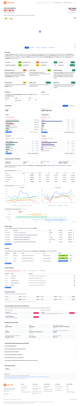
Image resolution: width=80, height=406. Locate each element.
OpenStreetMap (40, 376)
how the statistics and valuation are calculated (18, 378)
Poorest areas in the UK (36, 391)
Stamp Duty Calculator (48, 391)
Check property (24, 388)
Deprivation (32, 47)
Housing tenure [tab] (44, 138)
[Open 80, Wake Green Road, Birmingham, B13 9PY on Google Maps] (73, 237)
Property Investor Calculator (47, 387)
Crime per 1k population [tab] (10, 117)
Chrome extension (58, 386)
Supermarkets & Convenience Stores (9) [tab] (12, 270)
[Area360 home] (9, 2)
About (67, 388)
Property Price (51, 47)
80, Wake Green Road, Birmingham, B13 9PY (22, 237)
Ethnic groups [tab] (44, 117)
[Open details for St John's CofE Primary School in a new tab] (71, 260)
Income (37, 47)
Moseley (24, 15)
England (5, 15)
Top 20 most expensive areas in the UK (36, 389)
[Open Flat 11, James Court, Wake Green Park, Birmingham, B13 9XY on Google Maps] (73, 241)
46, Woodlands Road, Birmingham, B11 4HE (22, 239)
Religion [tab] (49, 117)
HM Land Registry (7, 376)
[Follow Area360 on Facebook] (5, 394)
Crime (27, 47)
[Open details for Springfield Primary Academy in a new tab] (71, 258)
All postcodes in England (25, 391)
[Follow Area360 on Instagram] (7, 394)
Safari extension (58, 388)
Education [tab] (7, 138)
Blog (67, 386)
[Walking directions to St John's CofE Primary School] (70, 260)
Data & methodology (70, 391)
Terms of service (13, 399)
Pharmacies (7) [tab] (42, 270)
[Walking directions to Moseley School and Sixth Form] (70, 255)
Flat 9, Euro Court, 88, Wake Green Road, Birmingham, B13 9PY (25, 234)
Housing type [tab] (50, 138)
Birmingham (18, 15)
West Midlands (11, 15)
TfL (43, 376)
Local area (65, 105)
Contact (67, 390)
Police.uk (12, 376)
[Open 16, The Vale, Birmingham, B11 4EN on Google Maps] (73, 232)
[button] (40, 32)
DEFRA (36, 376)
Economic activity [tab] (19, 138)
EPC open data (22, 376)
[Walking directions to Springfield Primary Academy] (70, 258)
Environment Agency (31, 376)
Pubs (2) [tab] (24, 270)
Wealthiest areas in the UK (36, 394)
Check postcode (24, 386)
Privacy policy (6, 399)
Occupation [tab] (12, 138)
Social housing (44, 47)
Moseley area (72, 105)
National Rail (47, 376)
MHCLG (26, 376)
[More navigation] (75, 3)
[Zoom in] (75, 44)
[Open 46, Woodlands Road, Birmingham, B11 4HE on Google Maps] (73, 239)
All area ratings (35, 386)
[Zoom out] (75, 46)
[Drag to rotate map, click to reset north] (75, 47)
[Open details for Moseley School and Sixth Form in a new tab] (71, 255)
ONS (19, 376)
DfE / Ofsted (16, 376)
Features (22, 390)
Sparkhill (29, 15)
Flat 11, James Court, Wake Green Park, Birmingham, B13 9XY (25, 241)
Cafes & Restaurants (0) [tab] (32, 270)
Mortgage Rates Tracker (48, 389)
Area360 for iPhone (59, 390)
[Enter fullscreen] (75, 18)
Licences (19, 399)
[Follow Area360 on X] (9, 394)
